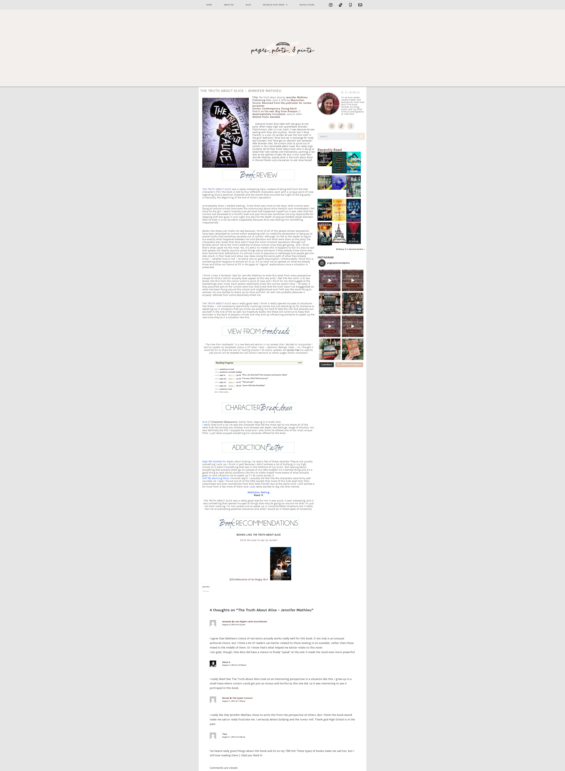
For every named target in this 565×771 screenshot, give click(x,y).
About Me (229, 5)
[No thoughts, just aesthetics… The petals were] (329, 326)
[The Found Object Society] (339, 172)
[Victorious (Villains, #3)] (339, 243)
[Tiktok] (340, 4)
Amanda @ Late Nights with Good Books (244, 621)
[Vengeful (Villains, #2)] (353, 243)
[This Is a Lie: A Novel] (353, 196)
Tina (224, 733)
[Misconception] (339, 188)
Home (209, 5)
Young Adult (289, 108)
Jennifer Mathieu (297, 97)
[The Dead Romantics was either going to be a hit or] (352, 349)
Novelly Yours (306, 5)
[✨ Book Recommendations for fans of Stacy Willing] (352, 303)
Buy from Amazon (286, 111)
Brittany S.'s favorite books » (350, 249)
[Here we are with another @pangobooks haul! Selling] (329, 349)
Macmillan (297, 100)
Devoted (275, 117)
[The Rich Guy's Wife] (353, 221)
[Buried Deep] (325, 188)
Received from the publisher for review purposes (281, 104)
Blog (248, 5)
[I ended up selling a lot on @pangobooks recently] (329, 280)
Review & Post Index (274, 5)
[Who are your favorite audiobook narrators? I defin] (352, 280)
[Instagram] (330, 4)
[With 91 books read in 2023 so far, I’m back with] (352, 326)
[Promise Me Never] (325, 220)
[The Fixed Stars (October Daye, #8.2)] (325, 244)
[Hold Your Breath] (325, 165)
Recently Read (330, 149)
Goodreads (259, 114)
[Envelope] (360, 4)
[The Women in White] (339, 220)
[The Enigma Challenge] (353, 172)
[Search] (361, 136)
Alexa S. (226, 662)
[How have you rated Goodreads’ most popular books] (329, 303)
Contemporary (271, 108)
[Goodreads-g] (350, 4)
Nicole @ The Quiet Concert (237, 697)
